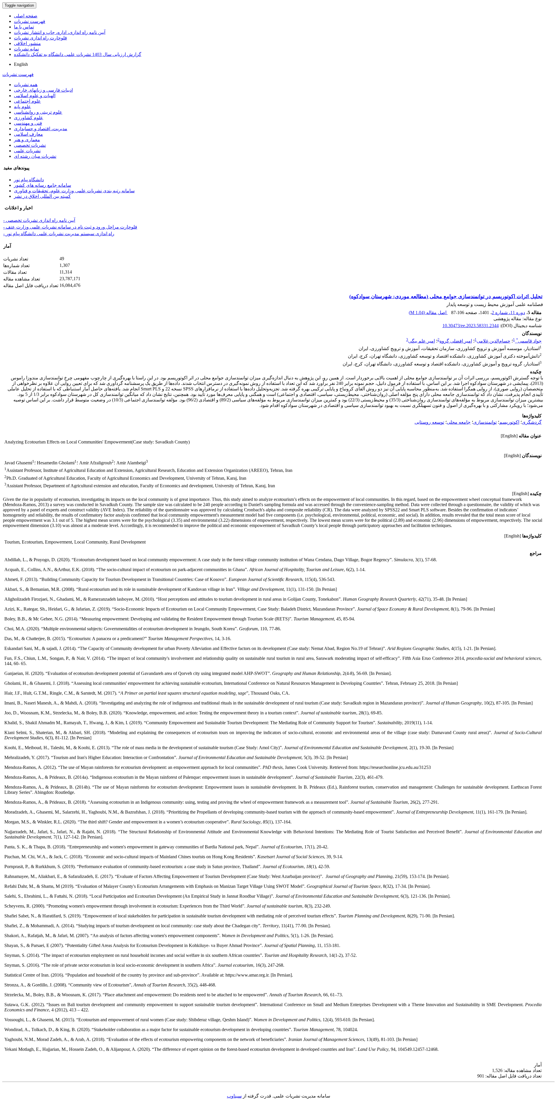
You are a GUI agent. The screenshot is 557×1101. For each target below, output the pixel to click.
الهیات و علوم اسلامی (34, 95)
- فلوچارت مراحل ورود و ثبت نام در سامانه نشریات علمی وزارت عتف (70, 226)
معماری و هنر (27, 139)
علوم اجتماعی (27, 101)
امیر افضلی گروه (456, 340)
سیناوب (234, 1095)
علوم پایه (22, 106)
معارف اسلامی (28, 134)
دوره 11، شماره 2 (508, 312)
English (21, 64)
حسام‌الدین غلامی (493, 340)
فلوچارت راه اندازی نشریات (40, 37)
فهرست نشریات (29, 21)
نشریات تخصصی (30, 145)
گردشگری (532, 422)
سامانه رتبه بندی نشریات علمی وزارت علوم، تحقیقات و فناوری (74, 190)
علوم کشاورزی (28, 117)
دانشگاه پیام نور (29, 179)
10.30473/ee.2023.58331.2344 (470, 325)
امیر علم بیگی (421, 340)
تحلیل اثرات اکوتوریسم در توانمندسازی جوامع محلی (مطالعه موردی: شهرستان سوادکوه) (445, 296)
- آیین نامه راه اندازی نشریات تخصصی (39, 220)
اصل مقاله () (428, 312)
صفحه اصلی (25, 15)
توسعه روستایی (429, 422)
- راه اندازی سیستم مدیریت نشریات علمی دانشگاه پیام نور (58, 233)
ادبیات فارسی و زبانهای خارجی (43, 90)
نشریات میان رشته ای (35, 156)
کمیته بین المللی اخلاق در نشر (42, 196)
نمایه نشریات (26, 48)
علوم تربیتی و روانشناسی (38, 112)
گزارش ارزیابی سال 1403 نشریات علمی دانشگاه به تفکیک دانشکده (77, 54)
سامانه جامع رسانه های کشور (42, 185)
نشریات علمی (27, 150)
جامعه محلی (459, 422)
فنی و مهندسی (28, 123)
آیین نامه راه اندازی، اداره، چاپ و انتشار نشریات (59, 32)
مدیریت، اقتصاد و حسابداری (40, 128)
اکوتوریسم (509, 422)
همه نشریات (25, 84)
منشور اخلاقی (27, 43)
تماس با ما (24, 26)
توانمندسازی (485, 422)
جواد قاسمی (529, 340)
